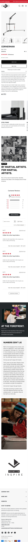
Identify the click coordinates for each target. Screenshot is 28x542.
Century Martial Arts (8, 536)
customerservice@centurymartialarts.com (11, 528)
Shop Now (7, 1)
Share (4, 94)
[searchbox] (8, 221)
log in (12, 69)
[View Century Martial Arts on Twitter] (12, 533)
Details (2, 71)
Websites (4, 501)
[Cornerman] (4, 40)
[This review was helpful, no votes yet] (21, 246)
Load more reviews (14, 293)
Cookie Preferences (4, 537)
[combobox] (19, 225)
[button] (19, 6)
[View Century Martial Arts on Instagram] (2, 533)
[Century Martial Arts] (5, 6)
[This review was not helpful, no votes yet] (23, 246)
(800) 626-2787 (5, 524)
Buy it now (14, 66)
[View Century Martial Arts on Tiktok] (5, 533)
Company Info (5, 492)
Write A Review (14, 214)
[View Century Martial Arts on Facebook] (9, 533)
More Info (4, 496)
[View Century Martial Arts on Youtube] (15, 533)
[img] (25, 51)
